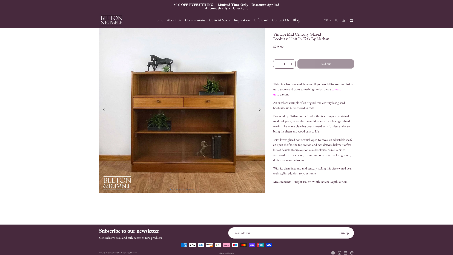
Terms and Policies (226, 252)
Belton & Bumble (112, 252)
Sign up (344, 233)
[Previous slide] (103, 110)
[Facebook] (333, 253)
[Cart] (351, 20)
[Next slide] (261, 110)
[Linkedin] (345, 253)
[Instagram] (339, 253)
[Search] (336, 20)
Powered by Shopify (129, 252)
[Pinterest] (352, 253)
